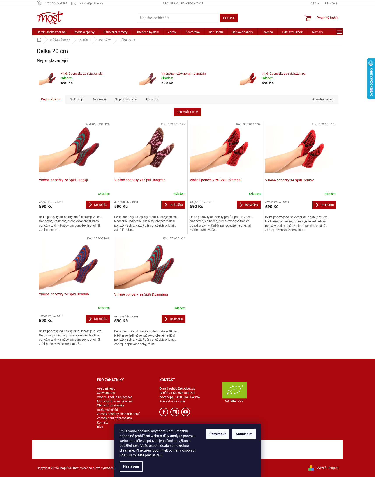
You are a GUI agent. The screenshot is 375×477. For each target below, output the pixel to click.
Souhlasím (244, 434)
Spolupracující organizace (183, 3)
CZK (314, 3)
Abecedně (152, 99)
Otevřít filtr (187, 112)
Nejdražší (99, 99)
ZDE (159, 455)
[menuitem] (51, 31)
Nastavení (131, 466)
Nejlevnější (77, 99)
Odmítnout (217, 434)
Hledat (228, 18)
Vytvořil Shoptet (327, 468)
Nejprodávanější (126, 99)
